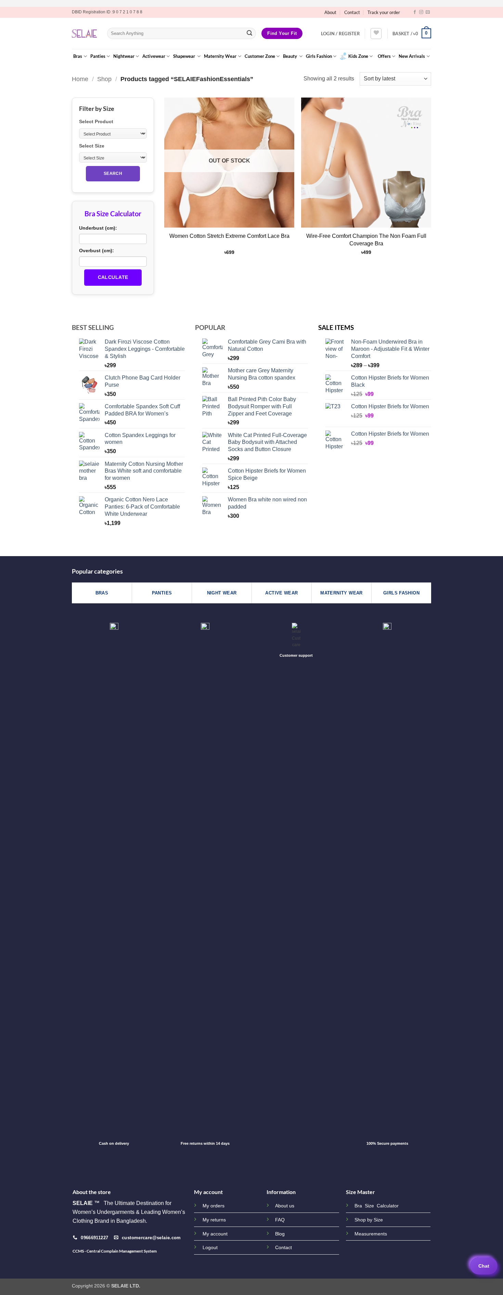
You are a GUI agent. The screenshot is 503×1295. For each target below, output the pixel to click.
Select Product (96, 121)
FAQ (280, 1219)
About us (284, 1205)
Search (113, 173)
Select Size (91, 146)
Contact (352, 12)
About (330, 12)
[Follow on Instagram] (421, 12)
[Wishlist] (376, 33)
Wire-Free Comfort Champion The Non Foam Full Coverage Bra (366, 239)
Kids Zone (358, 56)
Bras (77, 56)
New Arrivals (412, 56)
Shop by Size (368, 1219)
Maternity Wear (220, 56)
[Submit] (249, 33)
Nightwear (123, 56)
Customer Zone (260, 56)
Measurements (370, 1233)
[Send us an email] (428, 12)
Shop (104, 78)
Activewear (153, 56)
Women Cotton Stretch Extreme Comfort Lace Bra (229, 236)
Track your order (383, 12)
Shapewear (184, 56)
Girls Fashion (319, 56)
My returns (214, 1219)
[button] (340, 33)
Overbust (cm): (96, 250)
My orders (213, 1205)
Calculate (113, 277)
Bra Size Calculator (376, 1205)
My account (215, 1233)
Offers (384, 56)
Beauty (290, 56)
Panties (97, 56)
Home (80, 78)
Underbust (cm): (98, 228)
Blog (280, 1233)
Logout (210, 1247)
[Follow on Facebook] (415, 12)
